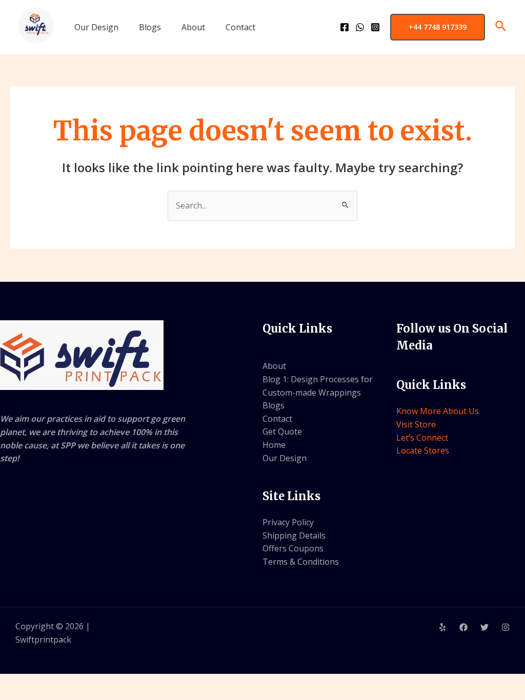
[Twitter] (484, 627)
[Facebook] (344, 27)
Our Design (96, 27)
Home (274, 444)
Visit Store (416, 424)
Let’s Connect (422, 437)
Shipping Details (294, 535)
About (193, 27)
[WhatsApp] (360, 27)
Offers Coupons (293, 548)
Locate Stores (422, 450)
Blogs (150, 27)
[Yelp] (442, 627)
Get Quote (282, 431)
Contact (240, 27)
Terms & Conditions (300, 561)
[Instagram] (375, 27)
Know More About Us (437, 411)
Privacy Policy (288, 522)
